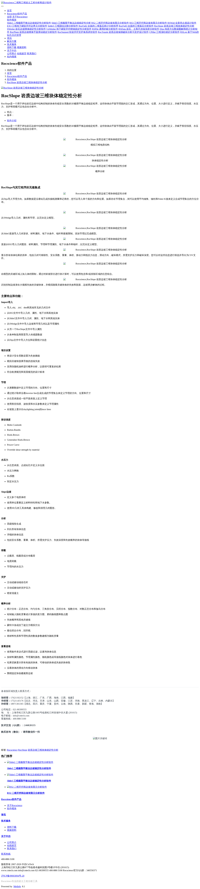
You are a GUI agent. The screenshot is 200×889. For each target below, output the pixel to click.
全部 (9, 16)
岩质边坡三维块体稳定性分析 (43, 750)
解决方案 (11, 41)
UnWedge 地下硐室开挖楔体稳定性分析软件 (69, 29)
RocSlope (22, 750)
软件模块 (11, 20)
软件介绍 (11, 120)
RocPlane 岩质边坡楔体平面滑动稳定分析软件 (33, 32)
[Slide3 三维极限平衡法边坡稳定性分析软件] (30, 774)
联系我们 (31, 53)
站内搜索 (11, 56)
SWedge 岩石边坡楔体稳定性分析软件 (26, 29)
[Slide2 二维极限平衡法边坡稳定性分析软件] (30, 762)
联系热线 (6, 854)
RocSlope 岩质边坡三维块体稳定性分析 (174, 26)
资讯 (9, 38)
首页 (9, 10)
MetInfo (17, 886)
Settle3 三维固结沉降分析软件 (63, 26)
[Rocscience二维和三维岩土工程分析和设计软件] (100, 2)
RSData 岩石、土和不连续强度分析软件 (138, 29)
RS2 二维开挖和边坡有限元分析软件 (110, 23)
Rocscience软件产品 (17, 13)
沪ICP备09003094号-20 (12, 876)
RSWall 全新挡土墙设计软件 (181, 23)
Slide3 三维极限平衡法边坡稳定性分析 (71, 23)
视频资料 (21, 47)
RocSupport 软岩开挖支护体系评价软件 (77, 32)
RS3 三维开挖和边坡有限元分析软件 (148, 23)
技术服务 (11, 44)
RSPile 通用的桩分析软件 (105, 29)
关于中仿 (11, 50)
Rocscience (12, 750)
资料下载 (11, 47)
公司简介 (11, 53)
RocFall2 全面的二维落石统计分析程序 (98, 26)
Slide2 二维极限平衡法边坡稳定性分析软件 (29, 23)
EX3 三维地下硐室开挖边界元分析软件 (27, 26)
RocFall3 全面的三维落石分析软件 (136, 26)
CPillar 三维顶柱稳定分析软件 (164, 32)
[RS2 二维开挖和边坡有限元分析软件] (27, 787)
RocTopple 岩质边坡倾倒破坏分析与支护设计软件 (123, 32)
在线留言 (21, 53)
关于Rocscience (20, 16)
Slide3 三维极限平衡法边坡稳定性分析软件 (29, 780)
